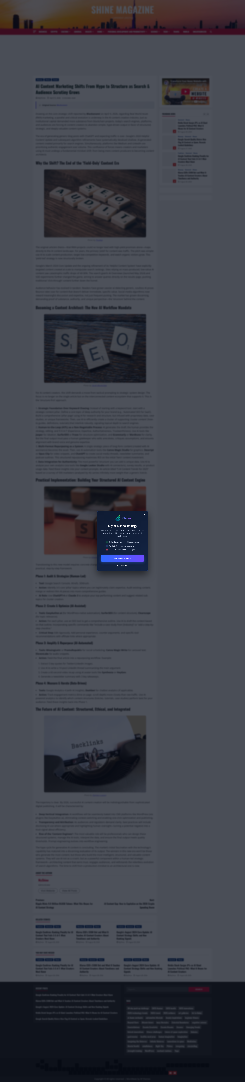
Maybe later (122, 565)
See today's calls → (122, 558)
